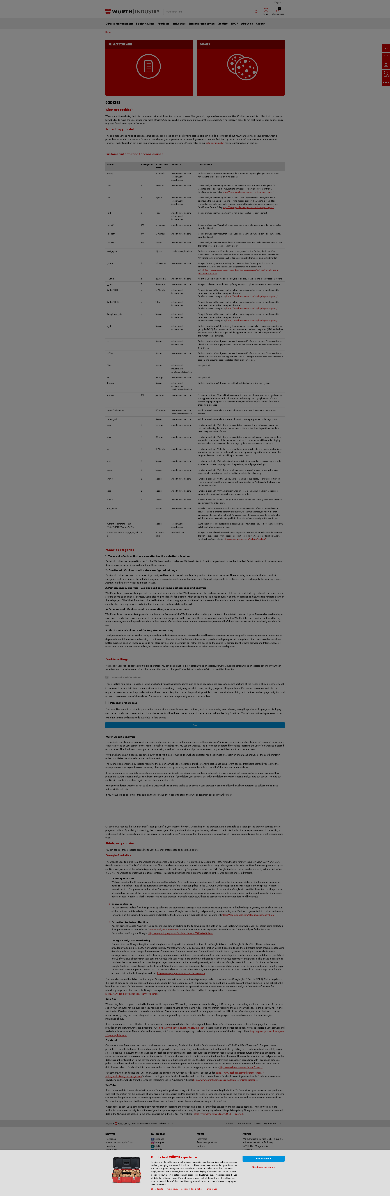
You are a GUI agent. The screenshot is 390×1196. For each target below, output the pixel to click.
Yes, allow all (263, 1159)
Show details (157, 1189)
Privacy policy (172, 1189)
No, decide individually (263, 1167)
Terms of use (211, 1189)
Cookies (184, 1189)
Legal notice (196, 1189)
